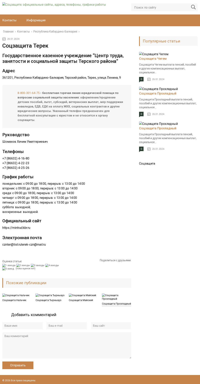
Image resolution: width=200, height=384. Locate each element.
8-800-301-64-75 (28, 93)
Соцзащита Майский (81, 300)
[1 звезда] (9, 265)
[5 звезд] (8, 268)
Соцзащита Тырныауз (48, 300)
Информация (36, 20)
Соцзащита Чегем (153, 58)
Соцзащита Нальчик (14, 300)
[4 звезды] (52, 265)
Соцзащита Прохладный (116, 303)
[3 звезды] (38, 265)
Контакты (9, 20)
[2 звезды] (23, 265)
